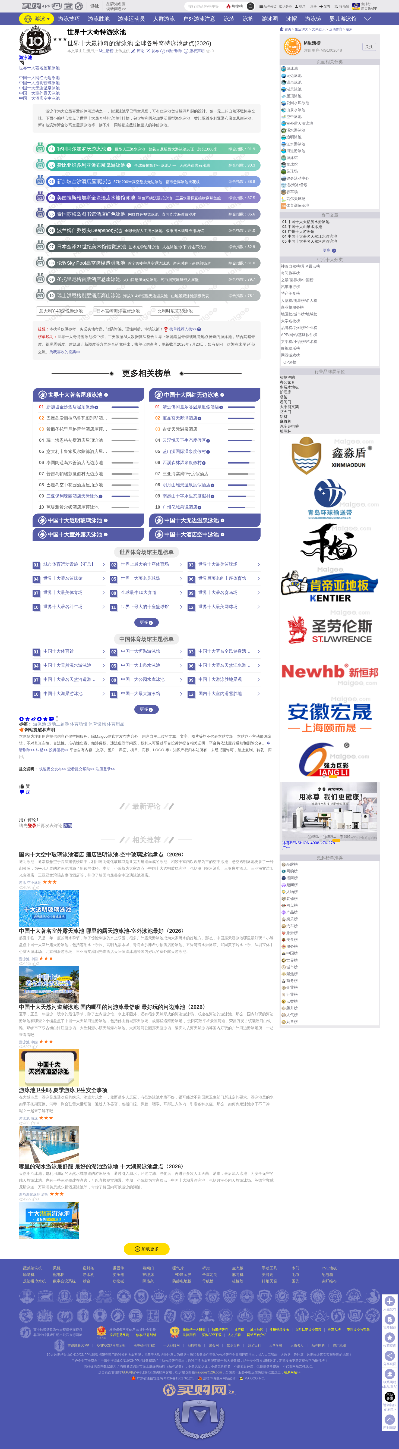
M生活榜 (106, 51)
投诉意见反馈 (119, 1335)
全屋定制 (209, 1274)
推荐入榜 (334, 1330)
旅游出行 (254, 1345)
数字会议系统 (64, 1281)
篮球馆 (292, 164)
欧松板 (118, 1281)
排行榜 (239, 1330)
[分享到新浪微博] (33, 718)
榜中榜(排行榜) (144, 1345)
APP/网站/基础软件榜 (299, 335)
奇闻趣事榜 (290, 273)
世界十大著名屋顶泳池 (39, 67)
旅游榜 (292, 933)
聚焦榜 (292, 974)
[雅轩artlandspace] (330, 673)
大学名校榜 (290, 321)
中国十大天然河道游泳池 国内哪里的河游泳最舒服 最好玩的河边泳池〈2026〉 (113, 1007)
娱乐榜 (292, 919)
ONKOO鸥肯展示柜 (111, 1345)
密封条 (285, 416)
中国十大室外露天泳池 (39, 93)
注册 (313, 6)
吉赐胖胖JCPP (78, 1345)
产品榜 (292, 912)
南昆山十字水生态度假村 (186, 496)
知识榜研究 (220, 1330)
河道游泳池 (295, 151)
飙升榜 (292, 1008)
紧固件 (118, 1268)
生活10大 (301, 29)
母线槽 (208, 1281)
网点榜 (292, 905)
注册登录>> (105, 769)
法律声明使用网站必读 (219, 1378)
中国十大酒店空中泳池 (39, 98)
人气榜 (292, 1015)
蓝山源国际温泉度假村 (184, 451)
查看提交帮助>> (80, 769)
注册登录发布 (279, 1330)
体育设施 (97, 724)
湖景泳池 (294, 89)
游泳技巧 (69, 19)
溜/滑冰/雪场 (297, 185)
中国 (34, 959)
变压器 (118, 1274)
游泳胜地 (99, 19)
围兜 (295, 1281)
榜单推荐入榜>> (183, 329)
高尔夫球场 (295, 198)
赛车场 (292, 192)
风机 (283, 387)
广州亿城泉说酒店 (180, 507)
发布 (327, 6)
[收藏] (45, 718)
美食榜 (292, 939)
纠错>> (42, 750)
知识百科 (233, 1345)
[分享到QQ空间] (27, 718)
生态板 (237, 1268)
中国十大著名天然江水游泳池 (309, 236)
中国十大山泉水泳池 (302, 226)
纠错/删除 (173, 51)
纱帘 (86, 1281)
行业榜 (292, 994)
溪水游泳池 (295, 130)
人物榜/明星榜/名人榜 (299, 300)
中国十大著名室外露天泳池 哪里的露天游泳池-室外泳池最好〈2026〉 (102, 931)
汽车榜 (292, 926)
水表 (283, 382)
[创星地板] (330, 499)
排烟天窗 (269, 1281)
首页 (287, 29)
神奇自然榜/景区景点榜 (300, 266)
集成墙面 (287, 411)
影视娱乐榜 (290, 348)
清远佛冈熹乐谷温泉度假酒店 (191, 407)
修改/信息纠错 (146, 1335)
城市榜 (292, 967)
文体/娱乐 (319, 29)
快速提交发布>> (52, 769)
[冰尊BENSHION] (330, 455)
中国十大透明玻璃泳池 (39, 82)
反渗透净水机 (34, 1281)
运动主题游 (58, 724)
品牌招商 (194, 1345)
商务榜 (292, 980)
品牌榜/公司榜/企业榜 (299, 328)
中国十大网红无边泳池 (39, 77)
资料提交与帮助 (358, 1330)
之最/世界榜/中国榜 (297, 280)
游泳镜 (313, 19)
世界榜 (292, 960)
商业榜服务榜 (292, 307)
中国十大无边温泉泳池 (39, 88)
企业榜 (292, 987)
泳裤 (248, 19)
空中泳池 (34, 883)
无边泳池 (294, 75)
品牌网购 (318, 1345)
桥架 (206, 1268)
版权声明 (196, 51)
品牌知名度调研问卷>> (116, 6)
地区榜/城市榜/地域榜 (299, 314)
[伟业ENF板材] (330, 760)
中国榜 (292, 953)
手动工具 (269, 1268)
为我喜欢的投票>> (64, 352)
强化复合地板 (291, 431)
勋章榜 (292, 1021)
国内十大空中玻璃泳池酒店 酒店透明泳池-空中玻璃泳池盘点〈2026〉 (102, 854)
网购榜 (292, 871)
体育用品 (115, 724)
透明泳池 (294, 137)
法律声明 (189, 1335)
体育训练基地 (297, 205)
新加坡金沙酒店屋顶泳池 (70, 407)
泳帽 (291, 19)
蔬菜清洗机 (32, 1268)
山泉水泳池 (295, 110)
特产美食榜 (290, 293)
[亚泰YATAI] (330, 716)
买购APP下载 (211, 1335)
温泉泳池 (294, 82)
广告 (286, 848)
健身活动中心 (297, 178)
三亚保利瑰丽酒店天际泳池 (72, 496)
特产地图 (339, 1345)
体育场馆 (78, 724)
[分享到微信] (21, 718)
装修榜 (292, 898)
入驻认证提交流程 (308, 1330)
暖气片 (178, 1268)
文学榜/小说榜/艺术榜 (299, 341)
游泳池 (25, 57)
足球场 (292, 171)
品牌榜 (292, 864)
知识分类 (285, 6)
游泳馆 (292, 157)
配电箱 (327, 1274)
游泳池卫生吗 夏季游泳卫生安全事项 (63, 1090)
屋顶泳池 (294, 96)
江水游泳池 (295, 144)
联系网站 (292, 1372)
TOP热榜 (288, 362)
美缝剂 (267, 1274)
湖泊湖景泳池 (29, 1195)
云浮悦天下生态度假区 (184, 440)
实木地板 (287, 421)
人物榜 (292, 892)
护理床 (148, 1274)
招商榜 (292, 878)
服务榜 (292, 946)
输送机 (28, 1274)
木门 (295, 1268)
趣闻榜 (292, 884)
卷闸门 (148, 1268)
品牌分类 (270, 6)
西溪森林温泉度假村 (182, 462)
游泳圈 (270, 19)
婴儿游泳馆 (343, 19)
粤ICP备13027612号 (179, 1378)
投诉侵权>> (58, 750)
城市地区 (256, 1330)
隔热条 (148, 1281)
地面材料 (287, 407)
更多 (144, 622)
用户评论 (29, 820)
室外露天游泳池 (299, 123)
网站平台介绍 (257, 1335)
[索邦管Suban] (330, 542)
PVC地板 (287, 377)
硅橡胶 (237, 1281)
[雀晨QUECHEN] (330, 586)
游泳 (39, 19)
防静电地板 (181, 1281)
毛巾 (295, 1274)
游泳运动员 (131, 19)
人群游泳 (164, 19)
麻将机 (237, 1274)
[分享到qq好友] (39, 718)
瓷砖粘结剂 (289, 402)
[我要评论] (51, 718)
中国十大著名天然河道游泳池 (309, 241)
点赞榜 (292, 1001)
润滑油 (285, 392)
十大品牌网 (171, 1345)
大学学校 (275, 1345)
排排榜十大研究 (194, 1330)
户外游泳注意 (199, 19)
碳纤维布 (329, 1281)
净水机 (88, 1274)
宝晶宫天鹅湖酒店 (180, 418)
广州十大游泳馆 (298, 231)
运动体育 (335, 29)
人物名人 (296, 1345)
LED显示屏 (181, 1274)
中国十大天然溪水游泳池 (306, 222)
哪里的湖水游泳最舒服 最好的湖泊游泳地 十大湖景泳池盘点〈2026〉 (102, 1166)
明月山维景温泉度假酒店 (186, 485)
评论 (140, 51)
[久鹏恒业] (330, 629)
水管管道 (287, 397)
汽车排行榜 (290, 286)
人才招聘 (234, 1335)
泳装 (229, 19)
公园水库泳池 (297, 103)
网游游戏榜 (290, 355)
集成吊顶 (287, 426)
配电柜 (58, 1274)
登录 (302, 6)
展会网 (214, 1345)
